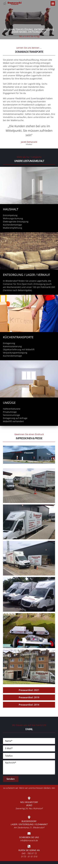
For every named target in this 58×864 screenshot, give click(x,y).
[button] (53, 3)
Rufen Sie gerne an (29, 850)
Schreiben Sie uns (29, 837)
